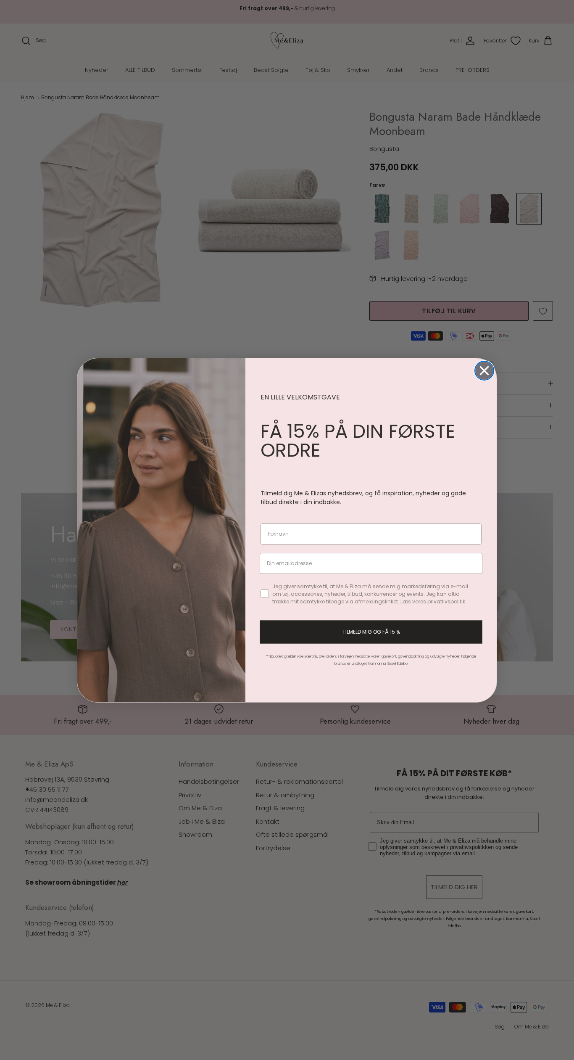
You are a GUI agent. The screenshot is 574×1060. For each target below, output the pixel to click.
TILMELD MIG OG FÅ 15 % (371, 631)
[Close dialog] (484, 370)
